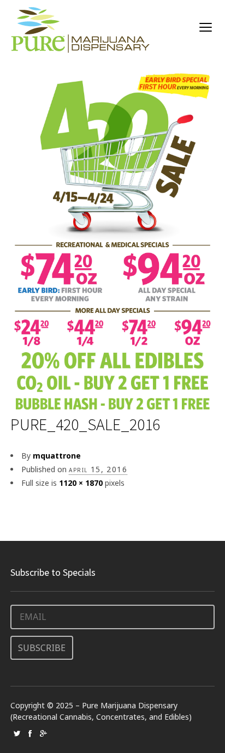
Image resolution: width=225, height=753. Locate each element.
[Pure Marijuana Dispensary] (80, 29)
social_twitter (16, 733)
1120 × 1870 (81, 483)
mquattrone (57, 455)
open (206, 27)
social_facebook (30, 733)
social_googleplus (43, 733)
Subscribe (42, 648)
